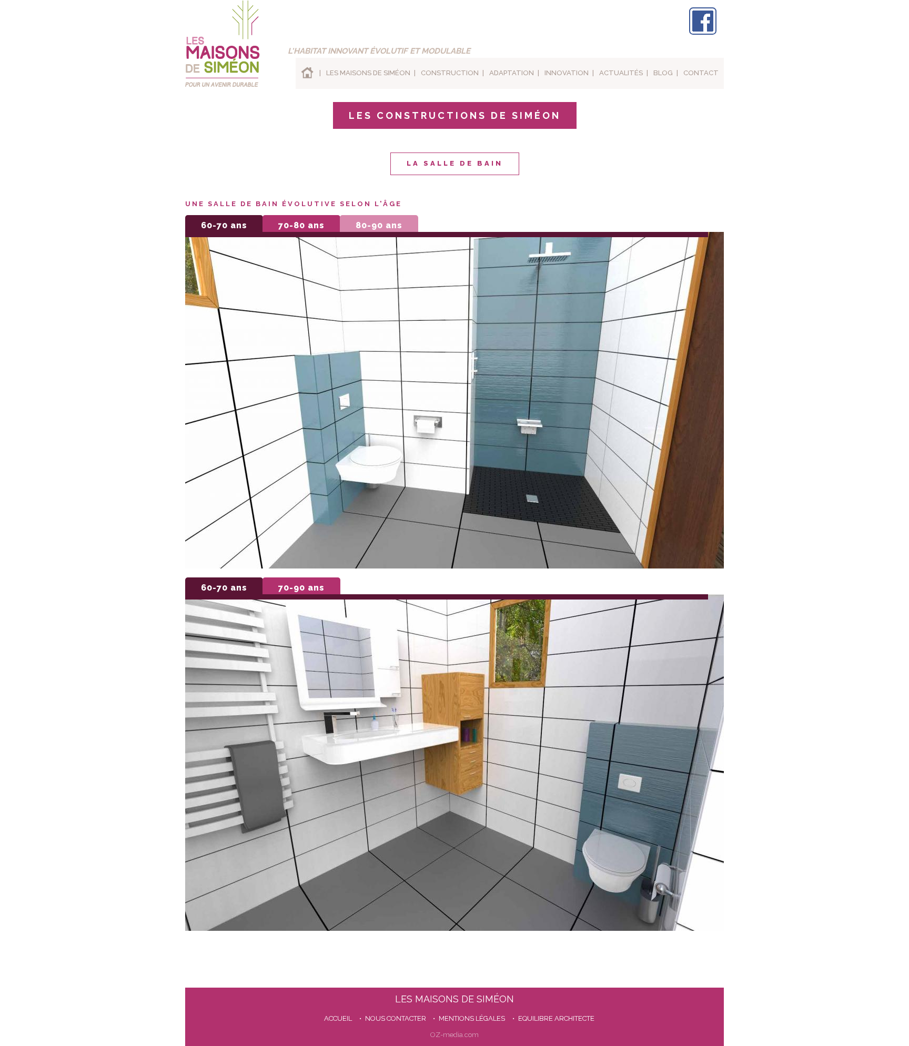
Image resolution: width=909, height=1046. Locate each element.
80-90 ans (379, 225)
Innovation (566, 73)
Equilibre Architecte (556, 1018)
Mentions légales (472, 1018)
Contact (701, 73)
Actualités (621, 73)
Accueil (305, 73)
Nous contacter (395, 1018)
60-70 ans (224, 225)
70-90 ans (301, 588)
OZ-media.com (454, 1035)
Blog (663, 73)
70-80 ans (301, 225)
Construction (450, 73)
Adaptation (511, 73)
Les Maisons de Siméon (368, 73)
